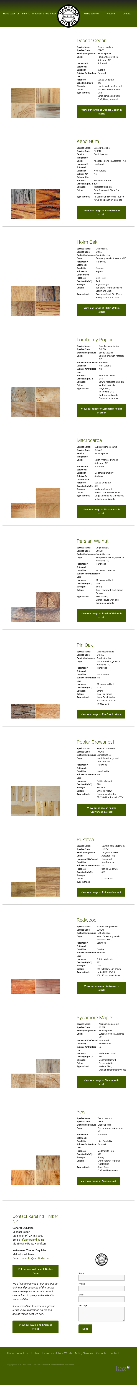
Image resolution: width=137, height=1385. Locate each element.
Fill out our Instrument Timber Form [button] (35, 1271)
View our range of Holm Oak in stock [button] (101, 310)
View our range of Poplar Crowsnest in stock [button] (101, 810)
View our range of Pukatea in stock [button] (101, 892)
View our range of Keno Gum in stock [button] (101, 212)
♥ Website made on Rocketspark (61, 1364)
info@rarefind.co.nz (32, 1239)
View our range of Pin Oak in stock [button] (101, 714)
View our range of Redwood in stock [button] (101, 988)
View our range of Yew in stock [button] (98, 1181)
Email (81, 1294)
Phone (81, 1284)
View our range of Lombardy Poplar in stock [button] (101, 410)
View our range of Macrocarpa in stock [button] (101, 511)
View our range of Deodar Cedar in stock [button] (101, 111)
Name (81, 1273)
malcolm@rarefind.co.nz (35, 1258)
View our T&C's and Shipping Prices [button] (35, 1327)
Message (82, 1305)
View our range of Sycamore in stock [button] (101, 1082)
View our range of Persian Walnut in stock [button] (101, 615)
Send (85, 1329)
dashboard (27, 1364)
